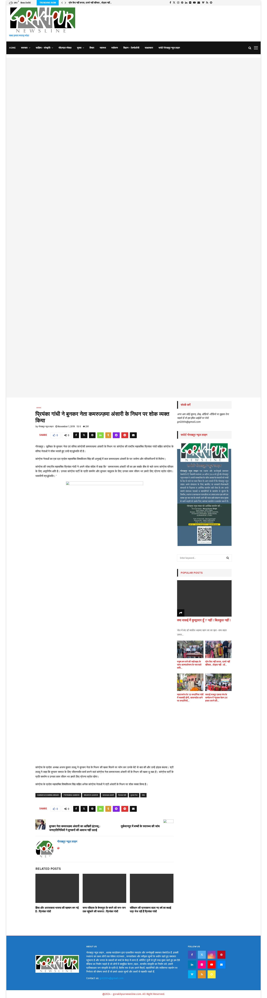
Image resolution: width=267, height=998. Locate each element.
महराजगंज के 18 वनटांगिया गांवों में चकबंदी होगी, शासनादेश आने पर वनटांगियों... (190, 697)
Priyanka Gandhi (71, 795)
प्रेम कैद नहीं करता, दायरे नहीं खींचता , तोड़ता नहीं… (90, 2)
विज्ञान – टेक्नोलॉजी (131, 47)
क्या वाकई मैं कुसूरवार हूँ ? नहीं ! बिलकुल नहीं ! (204, 620)
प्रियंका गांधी (122, 795)
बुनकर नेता (134, 795)
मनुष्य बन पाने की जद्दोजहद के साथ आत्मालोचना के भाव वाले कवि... (189, 664)
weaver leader (91, 795)
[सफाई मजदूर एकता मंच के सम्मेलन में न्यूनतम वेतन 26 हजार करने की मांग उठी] (218, 682)
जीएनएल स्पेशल (65, 47)
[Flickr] (202, 965)
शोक (143, 795)
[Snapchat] (212, 974)
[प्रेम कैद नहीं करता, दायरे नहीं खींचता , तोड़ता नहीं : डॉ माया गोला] (218, 649)
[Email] (221, 965)
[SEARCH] (228, 558)
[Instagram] (212, 955)
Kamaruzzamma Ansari (48, 795)
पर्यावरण (114, 47)
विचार (92, 47)
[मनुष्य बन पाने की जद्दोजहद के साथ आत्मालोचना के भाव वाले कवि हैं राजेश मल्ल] (190, 649)
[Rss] (202, 974)
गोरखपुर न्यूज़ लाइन (46, 426)
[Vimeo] (192, 974)
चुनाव (79, 47)
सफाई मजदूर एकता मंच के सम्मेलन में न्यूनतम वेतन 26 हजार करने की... (216, 697)
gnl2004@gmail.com (112, 978)
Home (12, 47)
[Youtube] (212, 965)
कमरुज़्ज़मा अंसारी (108, 795)
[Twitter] (202, 955)
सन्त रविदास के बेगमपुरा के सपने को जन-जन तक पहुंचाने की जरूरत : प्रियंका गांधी (104, 909)
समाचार (24, 47)
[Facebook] (192, 955)
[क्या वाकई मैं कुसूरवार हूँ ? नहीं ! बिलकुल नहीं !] (204, 598)
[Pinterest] (221, 955)
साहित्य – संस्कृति (43, 47)
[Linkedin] (192, 965)
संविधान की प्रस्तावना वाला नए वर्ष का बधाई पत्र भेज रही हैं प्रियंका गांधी (150, 909)
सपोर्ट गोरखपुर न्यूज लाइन (169, 47)
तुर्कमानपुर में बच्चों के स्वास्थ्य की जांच (140, 826)
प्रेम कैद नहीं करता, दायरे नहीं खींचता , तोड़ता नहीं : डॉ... (217, 663)
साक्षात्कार (149, 47)
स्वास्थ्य (103, 47)
